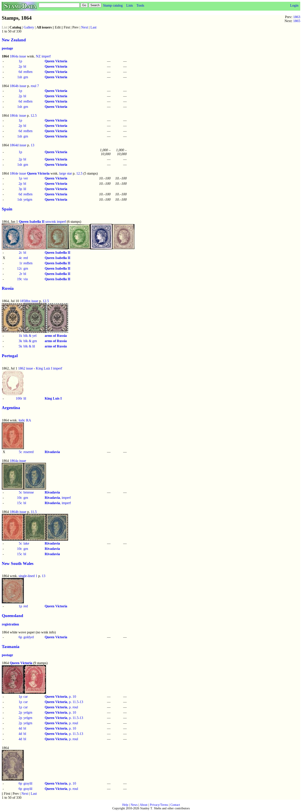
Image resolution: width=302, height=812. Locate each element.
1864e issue (18, 173)
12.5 (34, 115)
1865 (296, 21)
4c (20, 258)
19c (19, 279)
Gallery (29, 27)
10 (74, 696)
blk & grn (30, 341)
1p (20, 61)
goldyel (28, 637)
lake (26, 543)
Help (125, 804)
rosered (28, 452)
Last (93, 27)
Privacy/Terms (159, 804)
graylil (27, 783)
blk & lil (29, 346)
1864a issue (18, 56)
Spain (7, 209)
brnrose (28, 492)
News (134, 804)
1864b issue (18, 86)
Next (84, 27)
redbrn (27, 72)
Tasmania (10, 646)
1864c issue (18, 115)
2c (20, 252)
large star (65, 173)
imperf (46, 56)
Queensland (12, 615)
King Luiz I (44, 368)
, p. (59, 696)
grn (25, 77)
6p (20, 637)
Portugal (10, 355)
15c (19, 503)
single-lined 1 (28, 576)
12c (19, 268)
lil (24, 189)
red (25, 258)
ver (25, 178)
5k (20, 346)
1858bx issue (29, 301)
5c (20, 452)
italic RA (25, 420)
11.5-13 (78, 702)
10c (19, 497)
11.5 (34, 512)
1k (20, 335)
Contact (175, 804)
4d (20, 728)
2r (20, 274)
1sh (19, 77)
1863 (296, 17)
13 (32, 145)
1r (20, 263)
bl (24, 66)
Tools (140, 5)
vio (25, 279)
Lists (129, 5)
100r (19, 398)
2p (20, 66)
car (25, 696)
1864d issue (18, 145)
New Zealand (14, 40)
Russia (8, 288)
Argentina (11, 407)
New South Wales (17, 563)
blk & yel (29, 335)
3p (20, 189)
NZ (38, 56)
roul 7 (35, 86)
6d (20, 72)
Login (294, 5)
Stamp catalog (113, 5)
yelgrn (27, 199)
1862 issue (25, 368)
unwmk (50, 221)
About (143, 804)
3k (20, 341)
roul (75, 707)
